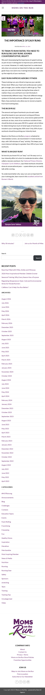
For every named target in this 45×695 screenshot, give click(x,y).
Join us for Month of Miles (34, 243)
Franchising (6, 526)
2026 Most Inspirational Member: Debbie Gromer (19, 273)
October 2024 (7, 376)
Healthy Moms (7, 538)
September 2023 (8, 416)
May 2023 (5, 429)
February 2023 (7, 441)
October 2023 (7, 412)
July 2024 (5, 384)
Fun (3, 534)
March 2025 (6, 360)
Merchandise (6, 550)
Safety (4, 574)
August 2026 (6, 299)
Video (4, 603)
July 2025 (5, 343)
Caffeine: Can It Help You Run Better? (15, 287)
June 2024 (5, 388)
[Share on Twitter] (20, 235)
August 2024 (6, 380)
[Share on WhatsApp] (13, 235)
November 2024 (7, 372)
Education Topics (8, 514)
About (22, 649)
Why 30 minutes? (8, 243)
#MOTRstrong (7, 493)
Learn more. (21, 3)
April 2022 (5, 481)
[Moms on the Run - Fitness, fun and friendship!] (23, 8)
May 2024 (5, 392)
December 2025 (7, 327)
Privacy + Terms (22, 655)
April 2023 (5, 433)
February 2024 (7, 400)
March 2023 (6, 437)
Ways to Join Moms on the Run (22, 671)
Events (4, 518)
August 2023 (6, 420)
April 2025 (5, 356)
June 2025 (5, 347)
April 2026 (5, 315)
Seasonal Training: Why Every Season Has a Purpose (20, 277)
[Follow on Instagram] (20, 682)
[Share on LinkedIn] (32, 235)
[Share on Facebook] (17, 235)
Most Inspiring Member (10, 554)
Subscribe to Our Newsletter (22, 677)
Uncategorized (7, 599)
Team (3, 587)
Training (4, 591)
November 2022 (7, 453)
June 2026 (5, 307)
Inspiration (6, 542)
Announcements (8, 497)
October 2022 (7, 457)
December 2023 (7, 408)
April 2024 (5, 396)
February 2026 (7, 323)
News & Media (7, 558)
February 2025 (7, 364)
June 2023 (5, 424)
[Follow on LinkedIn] (28, 682)
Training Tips (6, 595)
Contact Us (22, 652)
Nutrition (5, 562)
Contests (5, 510)
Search (4, 253)
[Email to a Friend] (24, 235)
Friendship (5, 530)
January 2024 (6, 404)
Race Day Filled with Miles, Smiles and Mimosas (19, 270)
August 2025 (6, 339)
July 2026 (5, 303)
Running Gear (7, 570)
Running (5, 566)
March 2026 (6, 319)
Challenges (6, 506)
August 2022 (6, 465)
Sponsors (5, 579)
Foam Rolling (6, 522)
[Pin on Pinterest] (28, 235)
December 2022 (7, 449)
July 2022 (5, 469)
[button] (3, 7)
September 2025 (8, 335)
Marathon (5, 546)
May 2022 (5, 477)
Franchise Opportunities (22, 660)
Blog (3, 501)
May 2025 (5, 351)
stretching (5, 583)
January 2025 (6, 368)
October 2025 (7, 331)
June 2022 (5, 473)
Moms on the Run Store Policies (22, 657)
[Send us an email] (24, 682)
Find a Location (22, 674)
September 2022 (8, 461)
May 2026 (5, 311)
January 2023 (6, 445)
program (27, 136)
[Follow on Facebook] (17, 682)
